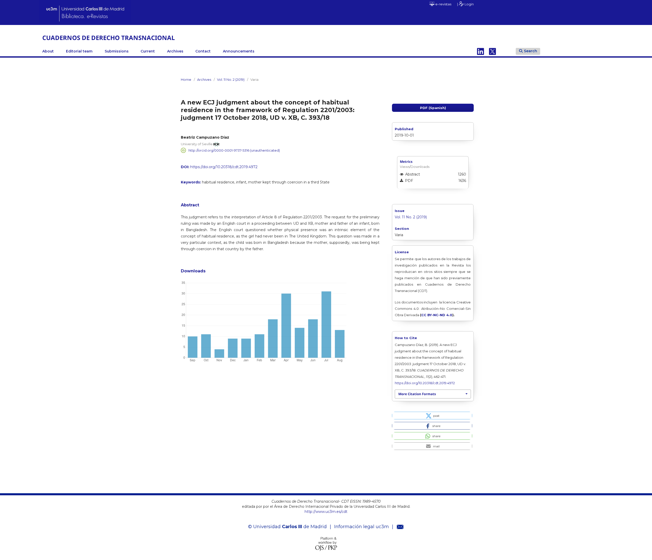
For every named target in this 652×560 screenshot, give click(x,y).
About (48, 51)
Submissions (117, 51)
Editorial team (79, 51)
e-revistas (442, 4)
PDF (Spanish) (433, 108)
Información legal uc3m (361, 526)
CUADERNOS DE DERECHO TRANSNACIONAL (108, 37)
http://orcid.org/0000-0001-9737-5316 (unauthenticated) (234, 150)
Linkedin (480, 51)
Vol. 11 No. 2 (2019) (230, 79)
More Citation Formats (417, 394)
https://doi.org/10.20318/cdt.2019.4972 (223, 167)
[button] (432, 415)
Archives (175, 51)
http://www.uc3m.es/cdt (326, 511)
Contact (203, 51)
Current (148, 51)
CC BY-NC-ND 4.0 (436, 315)
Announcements (238, 51)
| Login (465, 4)
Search (530, 51)
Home (186, 79)
